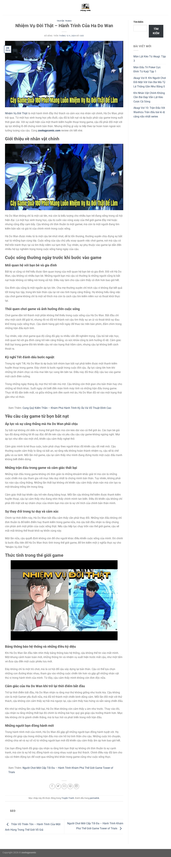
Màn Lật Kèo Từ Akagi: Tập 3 (149, 58)
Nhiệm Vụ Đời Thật (16, 113)
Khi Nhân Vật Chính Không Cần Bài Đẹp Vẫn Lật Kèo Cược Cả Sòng (149, 97)
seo (82, 36)
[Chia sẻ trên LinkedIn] (76, 786)
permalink (94, 798)
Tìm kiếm (138, 22)
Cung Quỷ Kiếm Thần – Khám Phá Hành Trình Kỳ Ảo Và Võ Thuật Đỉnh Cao (67, 407)
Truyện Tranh (64, 21)
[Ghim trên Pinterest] (70, 786)
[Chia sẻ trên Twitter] (58, 786)
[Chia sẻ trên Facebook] (52, 786)
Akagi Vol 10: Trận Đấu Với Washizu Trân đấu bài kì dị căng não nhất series (149, 112)
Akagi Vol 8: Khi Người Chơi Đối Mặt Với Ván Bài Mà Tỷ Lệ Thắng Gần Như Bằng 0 (149, 82)
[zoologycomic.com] (85, 7)
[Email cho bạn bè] (64, 786)
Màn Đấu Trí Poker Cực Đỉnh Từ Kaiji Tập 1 (147, 69)
